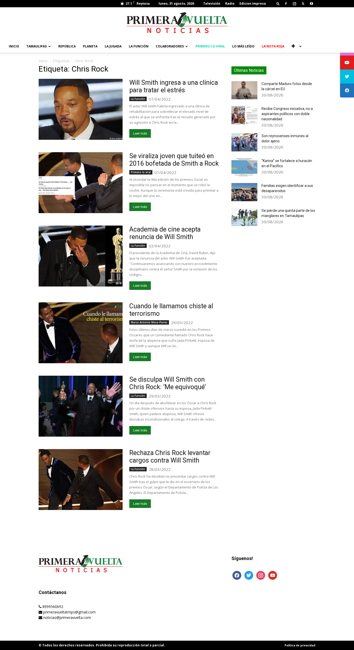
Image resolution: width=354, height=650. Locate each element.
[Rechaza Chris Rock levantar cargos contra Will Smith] (81, 479)
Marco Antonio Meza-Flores (149, 322)
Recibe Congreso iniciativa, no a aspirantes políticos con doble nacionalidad (287, 114)
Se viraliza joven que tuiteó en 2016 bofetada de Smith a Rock (174, 159)
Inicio (14, 46)
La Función (138, 46)
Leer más (140, 133)
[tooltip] (347, 62)
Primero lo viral (210, 46)
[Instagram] (294, 3)
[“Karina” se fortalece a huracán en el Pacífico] (244, 167)
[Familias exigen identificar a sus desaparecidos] (244, 192)
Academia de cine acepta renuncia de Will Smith (165, 233)
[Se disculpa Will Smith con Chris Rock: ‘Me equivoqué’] (81, 406)
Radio (230, 3)
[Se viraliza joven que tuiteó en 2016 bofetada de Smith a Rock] (81, 182)
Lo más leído (243, 46)
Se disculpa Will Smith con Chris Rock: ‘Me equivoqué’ (167, 383)
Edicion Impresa (252, 3)
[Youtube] (311, 3)
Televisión (211, 3)
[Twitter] (303, 3)
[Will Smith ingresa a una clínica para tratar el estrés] (81, 109)
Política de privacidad (300, 645)
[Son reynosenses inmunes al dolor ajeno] (244, 142)
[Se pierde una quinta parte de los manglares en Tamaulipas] (244, 217)
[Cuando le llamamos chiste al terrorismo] (81, 332)
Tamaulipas (36, 46)
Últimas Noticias (249, 70)
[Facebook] (286, 3)
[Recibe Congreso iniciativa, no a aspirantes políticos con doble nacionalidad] (244, 115)
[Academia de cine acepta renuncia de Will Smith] (81, 256)
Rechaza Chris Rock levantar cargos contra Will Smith (169, 456)
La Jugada (113, 46)
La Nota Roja (273, 46)
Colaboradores (170, 46)
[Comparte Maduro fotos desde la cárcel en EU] (244, 90)
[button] (278, 3)
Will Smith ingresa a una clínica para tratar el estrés (173, 86)
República (67, 46)
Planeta (90, 46)
